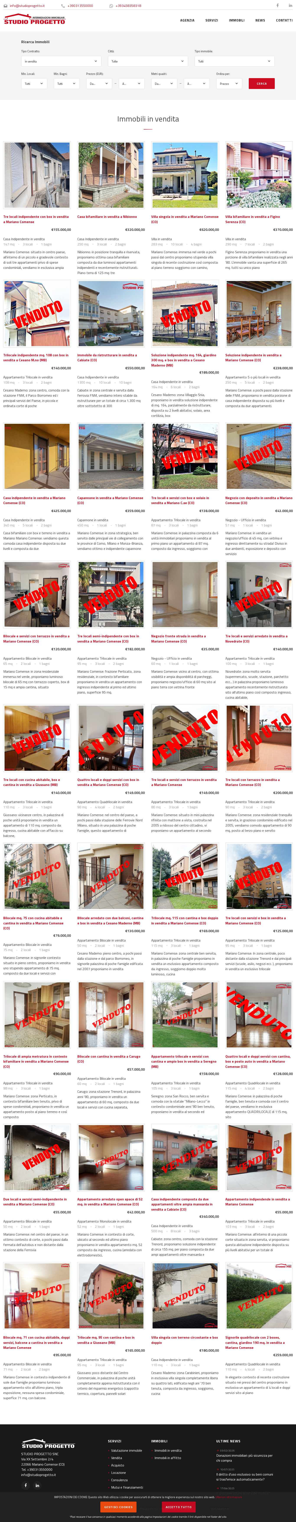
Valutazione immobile (126, 1450)
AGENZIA (187, 20)
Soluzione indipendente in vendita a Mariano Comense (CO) (253, 357)
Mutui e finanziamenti (127, 1487)
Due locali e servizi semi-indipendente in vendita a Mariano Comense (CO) (35, 1202)
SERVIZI (211, 20)
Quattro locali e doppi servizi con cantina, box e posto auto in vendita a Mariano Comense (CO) (258, 1061)
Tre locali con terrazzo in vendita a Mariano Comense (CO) (252, 782)
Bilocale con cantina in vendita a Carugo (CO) (108, 1059)
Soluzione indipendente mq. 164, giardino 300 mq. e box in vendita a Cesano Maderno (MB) (183, 360)
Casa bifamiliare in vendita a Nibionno (107, 216)
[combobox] (61, 61)
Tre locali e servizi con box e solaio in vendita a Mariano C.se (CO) (180, 500)
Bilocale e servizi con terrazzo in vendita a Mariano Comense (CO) (36, 638)
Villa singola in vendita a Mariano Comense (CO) (185, 219)
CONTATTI (284, 20)
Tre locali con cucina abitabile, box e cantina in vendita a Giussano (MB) (31, 782)
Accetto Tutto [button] (179, 1507)
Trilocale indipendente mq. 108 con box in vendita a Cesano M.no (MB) (35, 357)
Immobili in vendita (168, 1450)
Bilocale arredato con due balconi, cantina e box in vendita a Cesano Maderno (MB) (110, 920)
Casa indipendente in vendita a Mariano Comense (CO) (34, 500)
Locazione (118, 1472)
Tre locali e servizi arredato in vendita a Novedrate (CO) (256, 638)
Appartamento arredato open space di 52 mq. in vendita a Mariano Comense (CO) (110, 1202)
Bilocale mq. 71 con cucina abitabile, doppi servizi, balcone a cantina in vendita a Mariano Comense (36, 1342)
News (260, 20)
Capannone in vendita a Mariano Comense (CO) (110, 500)
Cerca (262, 83)
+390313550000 (80, 5)
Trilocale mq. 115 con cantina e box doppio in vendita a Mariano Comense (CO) (184, 920)
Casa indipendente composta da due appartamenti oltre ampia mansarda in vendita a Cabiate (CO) (182, 1204)
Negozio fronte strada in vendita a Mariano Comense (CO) (178, 638)
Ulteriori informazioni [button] (229, 1497)
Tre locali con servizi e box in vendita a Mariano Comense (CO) (255, 920)
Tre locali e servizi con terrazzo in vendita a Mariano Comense (184, 782)
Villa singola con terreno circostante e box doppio (184, 1340)
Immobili (237, 20)
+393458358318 (128, 5)
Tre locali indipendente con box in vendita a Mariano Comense (36, 219)
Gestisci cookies (118, 1507)
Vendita (116, 1457)
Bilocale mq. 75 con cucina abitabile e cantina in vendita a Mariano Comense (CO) (33, 923)
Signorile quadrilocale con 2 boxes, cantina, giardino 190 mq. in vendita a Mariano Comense (255, 1342)
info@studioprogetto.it (27, 5)
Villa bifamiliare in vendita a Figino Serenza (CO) (252, 219)
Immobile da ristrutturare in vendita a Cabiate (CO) (107, 357)
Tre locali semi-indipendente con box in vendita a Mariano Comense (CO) (108, 638)
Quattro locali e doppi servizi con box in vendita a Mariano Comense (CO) (108, 782)
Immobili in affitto (168, 1457)
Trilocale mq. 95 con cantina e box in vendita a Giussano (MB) (106, 1340)
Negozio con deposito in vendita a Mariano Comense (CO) (259, 500)
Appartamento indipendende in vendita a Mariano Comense (257, 1202)
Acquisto (117, 1465)
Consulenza (119, 1480)
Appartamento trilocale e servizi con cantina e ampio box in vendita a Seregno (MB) (183, 1061)
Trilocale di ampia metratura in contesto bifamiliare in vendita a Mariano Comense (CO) (36, 1061)
